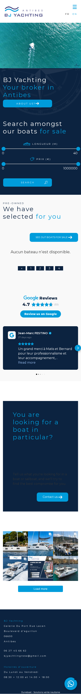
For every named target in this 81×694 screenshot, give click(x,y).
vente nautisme (52, 692)
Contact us (50, 497)
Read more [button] (27, 362)
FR (67, 13)
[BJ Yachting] (23, 11)
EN (75, 13)
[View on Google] (12, 335)
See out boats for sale (52, 237)
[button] (75, 6)
